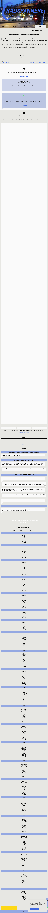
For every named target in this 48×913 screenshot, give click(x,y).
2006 (24, 870)
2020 (24, 620)
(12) (24, 715)
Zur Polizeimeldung (5, 50)
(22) (24, 730)
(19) (24, 710)
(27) (24, 803)
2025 (24, 545)
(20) (24, 732)
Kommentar (24, 121)
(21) (24, 770)
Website (39, 426)
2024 (24, 559)
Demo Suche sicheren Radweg (27, 460)
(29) (24, 771)
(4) (24, 536)
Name (8, 426)
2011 (24, 778)
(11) (24, 709)
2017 (24, 669)
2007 (24, 852)
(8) (24, 642)
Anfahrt (25, 26)
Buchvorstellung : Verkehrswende (27, 506)
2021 (24, 610)
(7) (24, 676)
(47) (24, 810)
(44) (24, 804)
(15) (24, 717)
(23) (24, 728)
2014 (24, 724)
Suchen (24, 444)
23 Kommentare (17, 474)
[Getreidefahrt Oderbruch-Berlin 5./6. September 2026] (23, 520)
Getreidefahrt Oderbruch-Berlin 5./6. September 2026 (27, 452)
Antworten (25, 88)
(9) (24, 603)
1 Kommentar (11, 452)
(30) (24, 775)
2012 (24, 760)
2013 (24, 742)
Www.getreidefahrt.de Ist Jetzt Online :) (12, 455)
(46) (24, 792)
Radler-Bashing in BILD (7, 62)
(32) (24, 825)
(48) (24, 824)
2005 (24, 888)
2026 (24, 532)
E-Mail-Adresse (24, 426)
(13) (24, 691)
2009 (24, 815)
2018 (24, 650)
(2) (24, 535)
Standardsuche (25, 440)
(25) (24, 772)
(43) (24, 807)
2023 (24, 577)
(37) (24, 808)
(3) (24, 541)
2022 (24, 593)
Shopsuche (25, 442)
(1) (24, 537)
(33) (24, 786)
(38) (24, 805)
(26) (24, 847)
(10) (24, 675)
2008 (24, 833)
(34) (24, 822)
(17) (24, 682)
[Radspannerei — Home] (24, 12)
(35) (24, 811)
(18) (24, 753)
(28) (24, 819)
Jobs (3, 26)
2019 (24, 632)
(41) (24, 773)
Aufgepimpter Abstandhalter (28, 474)
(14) (24, 643)
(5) (24, 585)
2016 (24, 687)
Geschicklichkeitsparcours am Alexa (37, 62)
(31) (24, 782)
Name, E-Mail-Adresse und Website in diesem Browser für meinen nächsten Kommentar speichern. (24, 430)
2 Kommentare (24, 59)
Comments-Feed (24, 76)
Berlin (24, 57)
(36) (24, 900)
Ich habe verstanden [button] (34, 909)
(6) (24, 602)
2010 (24, 797)
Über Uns (14, 26)
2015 (24, 705)
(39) (24, 776)
